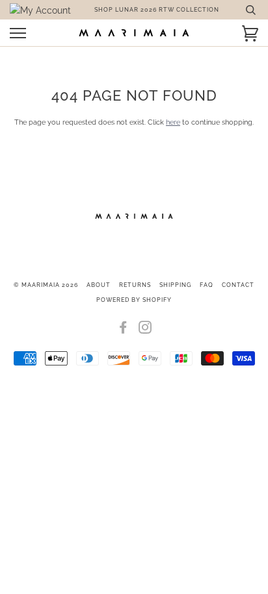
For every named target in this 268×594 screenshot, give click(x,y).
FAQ (206, 285)
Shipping (175, 285)
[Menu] (18, 33)
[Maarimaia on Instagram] (145, 330)
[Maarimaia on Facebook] (123, 330)
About (99, 285)
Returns (135, 285)
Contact (238, 285)
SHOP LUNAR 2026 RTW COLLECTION (156, 9)
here (173, 122)
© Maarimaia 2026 (46, 285)
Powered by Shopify (134, 300)
